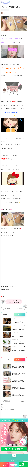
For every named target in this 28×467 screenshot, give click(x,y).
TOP (14, 455)
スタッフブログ (5, 404)
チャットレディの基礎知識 (7, 409)
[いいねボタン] (2, 296)
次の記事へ (20, 308)
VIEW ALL (19, 314)
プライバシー (16, 458)
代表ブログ (3, 407)
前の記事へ (8, 308)
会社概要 (10, 458)
